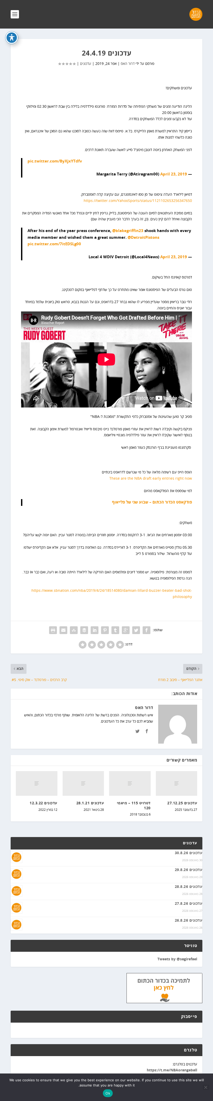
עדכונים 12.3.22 (43, 803)
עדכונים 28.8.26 (189, 887)
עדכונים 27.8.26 (189, 903)
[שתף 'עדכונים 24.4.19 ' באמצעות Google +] (126, 630)
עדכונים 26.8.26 (189, 920)
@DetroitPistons (143, 237)
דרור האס (128, 64)
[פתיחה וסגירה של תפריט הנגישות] (11, 37)
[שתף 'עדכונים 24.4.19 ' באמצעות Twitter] (136, 630)
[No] (206, 1087)
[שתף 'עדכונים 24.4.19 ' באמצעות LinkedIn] (94, 630)
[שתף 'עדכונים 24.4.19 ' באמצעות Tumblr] (115, 630)
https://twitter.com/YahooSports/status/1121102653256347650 (138, 201)
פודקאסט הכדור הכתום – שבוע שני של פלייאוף (152, 502)
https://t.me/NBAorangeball (172, 1070)
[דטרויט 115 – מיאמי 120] (130, 783)
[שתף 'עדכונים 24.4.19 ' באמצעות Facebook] (146, 630)
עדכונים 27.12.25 (182, 803)
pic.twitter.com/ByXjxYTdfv (55, 161)
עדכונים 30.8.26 (189, 853)
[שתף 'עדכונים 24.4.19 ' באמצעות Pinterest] (105, 630)
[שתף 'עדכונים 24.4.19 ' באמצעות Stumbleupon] (74, 630)
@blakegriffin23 (127, 230)
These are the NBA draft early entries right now (150, 478)
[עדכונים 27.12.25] (176, 783)
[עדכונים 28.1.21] (83, 783)
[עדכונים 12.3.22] (36, 783)
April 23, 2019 (173, 174)
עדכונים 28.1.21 (90, 803)
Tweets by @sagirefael (177, 959)
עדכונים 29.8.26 (189, 870)
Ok (107, 1093)
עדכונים (85, 64)
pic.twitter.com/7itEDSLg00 (54, 244)
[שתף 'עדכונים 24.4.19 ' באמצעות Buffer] (84, 630)
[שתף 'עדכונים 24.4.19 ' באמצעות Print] (53, 630)
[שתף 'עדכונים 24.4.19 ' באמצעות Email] (63, 630)
